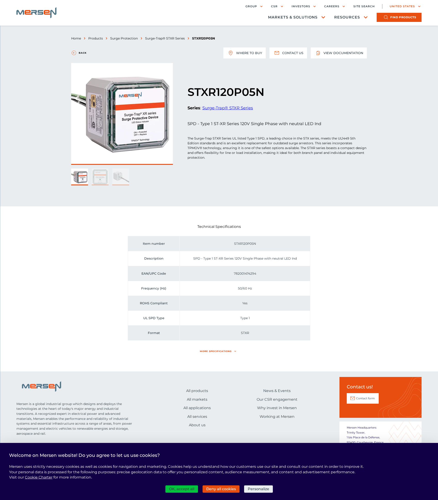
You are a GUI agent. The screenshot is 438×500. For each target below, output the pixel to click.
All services (197, 416)
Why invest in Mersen (277, 408)
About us (197, 425)
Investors (301, 6)
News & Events (277, 391)
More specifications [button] (216, 351)
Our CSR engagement (277, 399)
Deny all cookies (221, 489)
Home (76, 38)
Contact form (365, 398)
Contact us (292, 53)
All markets (197, 399)
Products (95, 38)
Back (82, 52)
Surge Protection (124, 38)
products (403, 17)
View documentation (343, 53)
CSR (274, 6)
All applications (197, 408)
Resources (347, 17)
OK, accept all (181, 489)
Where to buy (249, 53)
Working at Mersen (277, 416)
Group (251, 6)
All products (197, 391)
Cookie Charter (38, 477)
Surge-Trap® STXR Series (165, 38)
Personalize (258, 489)
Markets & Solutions (293, 17)
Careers (331, 6)
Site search (364, 6)
